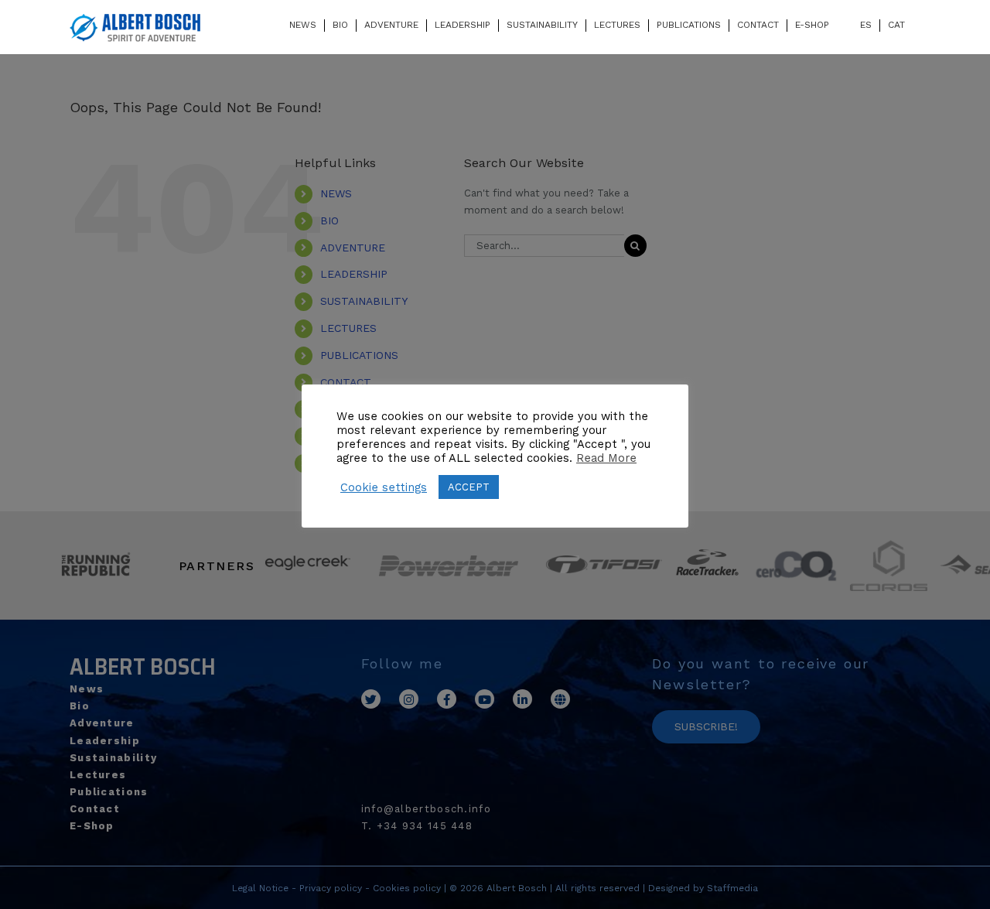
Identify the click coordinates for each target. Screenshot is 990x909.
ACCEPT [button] (469, 487)
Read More (606, 458)
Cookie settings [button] (383, 487)
